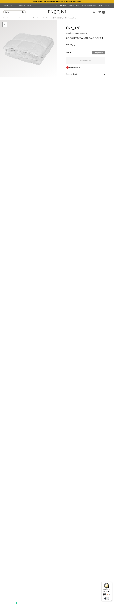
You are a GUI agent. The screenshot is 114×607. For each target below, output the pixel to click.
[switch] (106, 598)
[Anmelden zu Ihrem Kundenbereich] (94, 12)
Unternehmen (61, 5)
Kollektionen (74, 5)
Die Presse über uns (89, 5)
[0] (99, 12)
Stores (108, 5)
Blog (101, 5)
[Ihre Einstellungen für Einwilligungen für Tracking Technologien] (16, 603)
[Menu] (110, 583)
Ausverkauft (85, 60)
